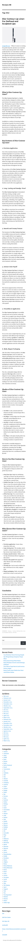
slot (3, 913)
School (5, 875)
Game (5, 807)
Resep (5, 864)
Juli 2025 (6, 709)
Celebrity (6, 773)
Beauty (9, 631)
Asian (5, 755)
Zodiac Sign (7, 902)
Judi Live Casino (6, 917)
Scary (5, 873)
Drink (5, 792)
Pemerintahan (7, 854)
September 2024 (8, 729)
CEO (5, 775)
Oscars (5, 852)
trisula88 (4, 934)
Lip (3, 632)
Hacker (5, 817)
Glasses (6, 813)
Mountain (6, 842)
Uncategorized (7, 895)
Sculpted (6, 632)
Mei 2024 (6, 737)
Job (4, 831)
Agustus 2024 (7, 731)
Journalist (6, 833)
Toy (5, 893)
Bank (5, 759)
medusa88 (5, 925)
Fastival (6, 800)
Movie (5, 844)
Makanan (6, 838)
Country (6, 784)
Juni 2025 (6, 711)
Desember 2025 (8, 702)
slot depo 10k (5, 921)
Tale (5, 891)
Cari (3, 640)
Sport (5, 887)
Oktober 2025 (7, 706)
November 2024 (8, 725)
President (6, 858)
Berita (5, 763)
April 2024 (6, 738)
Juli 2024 (6, 733)
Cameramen (7, 769)
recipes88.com (6, 46)
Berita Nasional (8, 765)
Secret (5, 879)
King (5, 835)
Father (5, 802)
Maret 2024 (7, 740)
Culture (5, 788)
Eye (4, 794)
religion (6, 862)
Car (4, 771)
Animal (5, 751)
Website (6, 896)
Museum (6, 846)
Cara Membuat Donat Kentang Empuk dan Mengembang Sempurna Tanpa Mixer (14, 656)
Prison (5, 860)
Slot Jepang (7, 885)
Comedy (6, 780)
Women (6, 898)
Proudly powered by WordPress (14, 940)
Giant (5, 811)
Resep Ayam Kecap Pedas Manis (12, 660)
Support (6, 889)
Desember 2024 (8, 723)
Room (5, 869)
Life (5, 836)
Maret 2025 (7, 717)
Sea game (6, 877)
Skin (5, 883)
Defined (18, 631)
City (5, 776)
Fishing (6, 804)
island (5, 829)
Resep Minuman (8, 867)
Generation (7, 809)
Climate (6, 778)
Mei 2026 (6, 696)
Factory (6, 796)
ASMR (5, 757)
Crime (5, 786)
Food (5, 805)
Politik (5, 856)
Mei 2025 (6, 713)
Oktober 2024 (7, 727)
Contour (14, 631)
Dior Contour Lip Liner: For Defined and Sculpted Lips (13, 21)
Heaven (6, 823)
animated (6, 753)
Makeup (6, 840)
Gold (5, 815)
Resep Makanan (8, 865)
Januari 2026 (7, 700)
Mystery (6, 848)
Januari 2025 (7, 721)
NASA (5, 850)
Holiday (6, 827)
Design (5, 790)
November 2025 (8, 704)
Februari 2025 (7, 719)
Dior (22, 631)
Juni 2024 (6, 735)
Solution (10, 632)
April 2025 (6, 715)
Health (5, 821)
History (6, 825)
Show (5, 881)
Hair (5, 819)
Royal (5, 871)
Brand (5, 767)
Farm (5, 798)
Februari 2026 (7, 698)
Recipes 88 (6, 5)
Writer (5, 900)
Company (6, 782)
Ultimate (15, 632)
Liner (24, 631)
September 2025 (8, 707)
